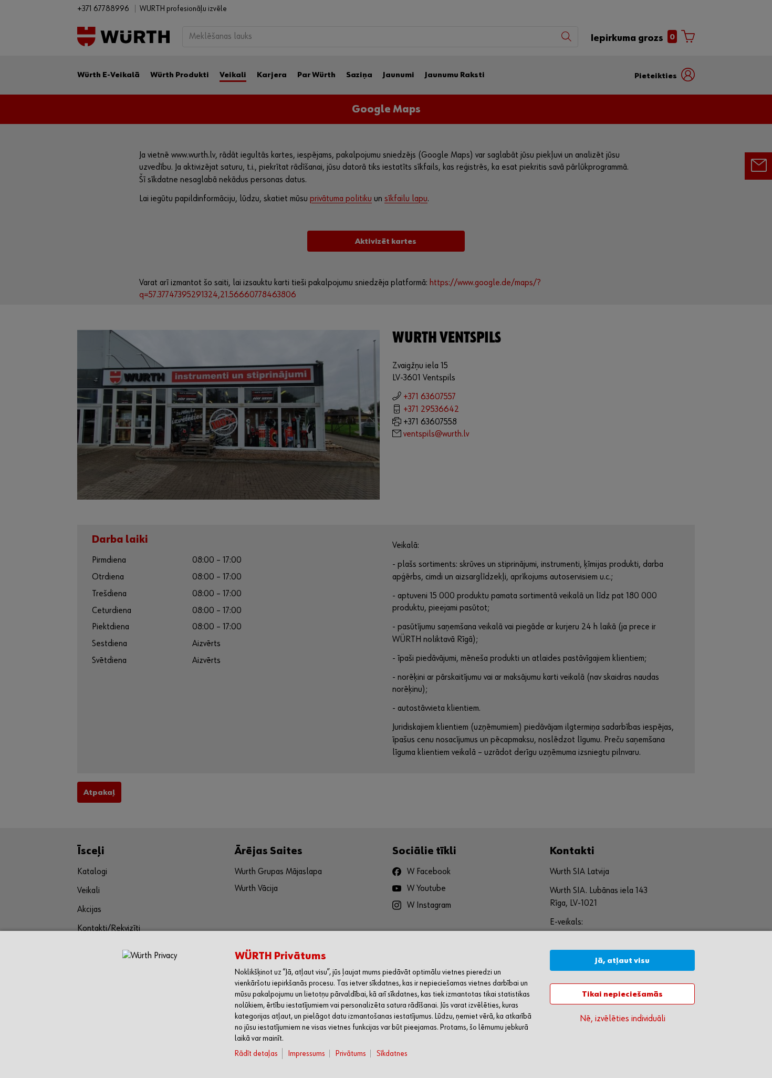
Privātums (351, 1054)
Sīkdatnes (392, 1054)
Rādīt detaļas (256, 1054)
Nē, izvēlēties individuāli (622, 1018)
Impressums (306, 1054)
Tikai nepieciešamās (622, 994)
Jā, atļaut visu (622, 961)
